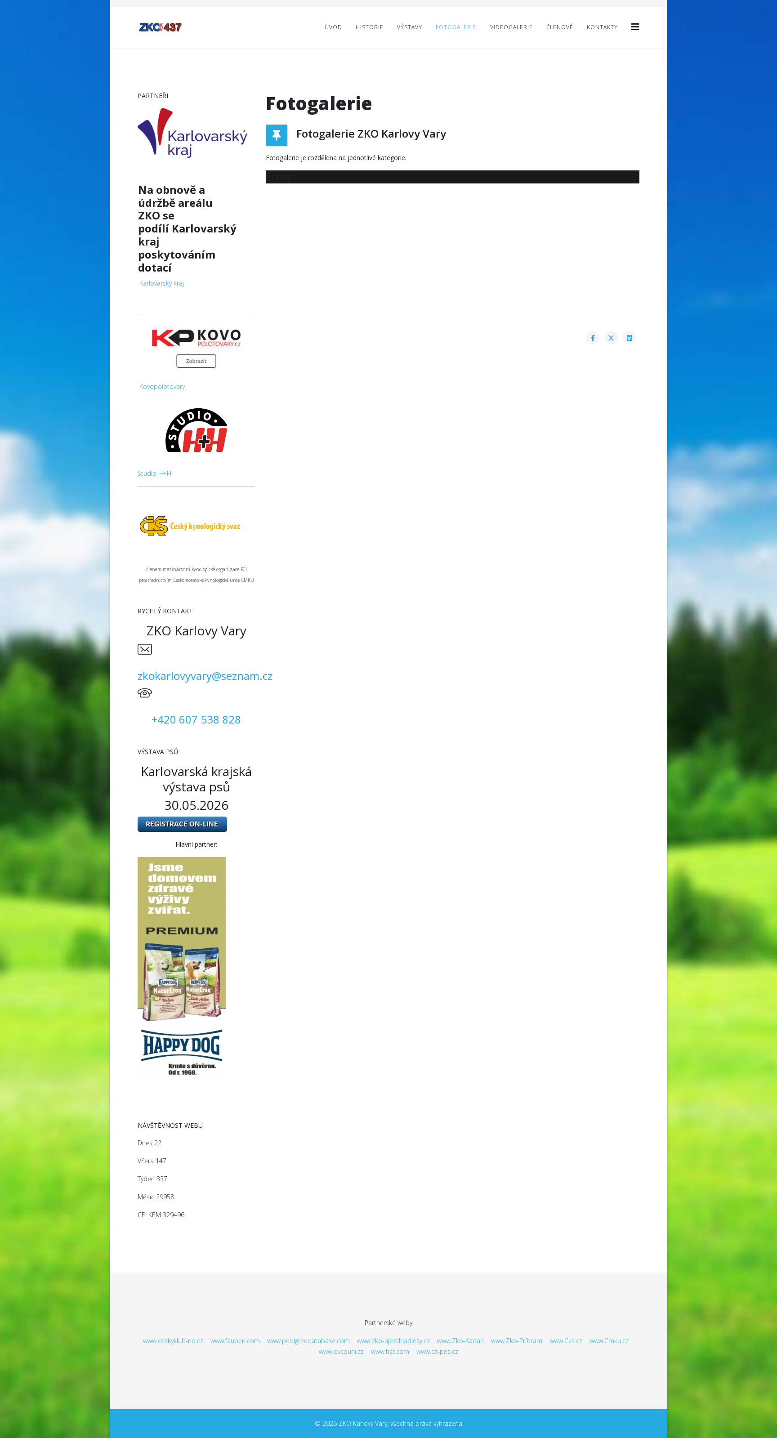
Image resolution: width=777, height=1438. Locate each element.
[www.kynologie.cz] (196, 525)
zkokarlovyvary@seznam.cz (205, 675)
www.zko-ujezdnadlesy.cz (393, 1340)
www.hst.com (390, 1351)
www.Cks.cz (565, 1340)
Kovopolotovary (162, 386)
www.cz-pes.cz (437, 1351)
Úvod (333, 27)
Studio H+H (154, 473)
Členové (559, 27)
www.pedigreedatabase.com (308, 1340)
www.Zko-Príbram (516, 1340)
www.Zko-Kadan (460, 1340)
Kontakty (602, 27)
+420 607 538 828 (196, 719)
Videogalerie (511, 27)
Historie (370, 27)
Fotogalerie (456, 27)
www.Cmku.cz (609, 1340)
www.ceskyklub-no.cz (173, 1340)
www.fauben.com (235, 1340)
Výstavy (409, 27)
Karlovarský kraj (161, 283)
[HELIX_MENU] (635, 26)
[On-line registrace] (196, 824)
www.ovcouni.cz (341, 1351)
